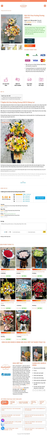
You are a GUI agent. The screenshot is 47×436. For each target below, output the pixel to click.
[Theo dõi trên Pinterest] (42, 390)
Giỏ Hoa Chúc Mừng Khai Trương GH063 (7, 303)
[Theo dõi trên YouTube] (44, 390)
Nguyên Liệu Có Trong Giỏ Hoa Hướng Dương (11, 98)
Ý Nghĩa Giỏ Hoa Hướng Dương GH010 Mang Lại (11, 97)
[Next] (21, 29)
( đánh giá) (34, 22)
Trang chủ (3, 10)
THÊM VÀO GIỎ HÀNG (29, 41)
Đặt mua (8, 276)
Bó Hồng (2, 334)
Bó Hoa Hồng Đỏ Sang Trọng (22, 334)
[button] (2, 6)
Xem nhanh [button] (3, 276)
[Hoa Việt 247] (23, 6)
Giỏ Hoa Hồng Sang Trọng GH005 (38, 302)
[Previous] (3, 29)
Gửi (44, 231)
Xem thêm (23, 182)
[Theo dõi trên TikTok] (38, 390)
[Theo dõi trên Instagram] (36, 390)
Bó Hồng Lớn (3, 271)
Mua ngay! (30, 45)
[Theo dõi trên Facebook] (33, 390)
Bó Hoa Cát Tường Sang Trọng (38, 271)
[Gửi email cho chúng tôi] (40, 390)
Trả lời (2, 207)
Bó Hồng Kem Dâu (20, 271)
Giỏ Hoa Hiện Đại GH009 (21, 302)
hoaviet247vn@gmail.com (18, 387)
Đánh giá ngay (40, 197)
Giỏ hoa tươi (8, 10)
